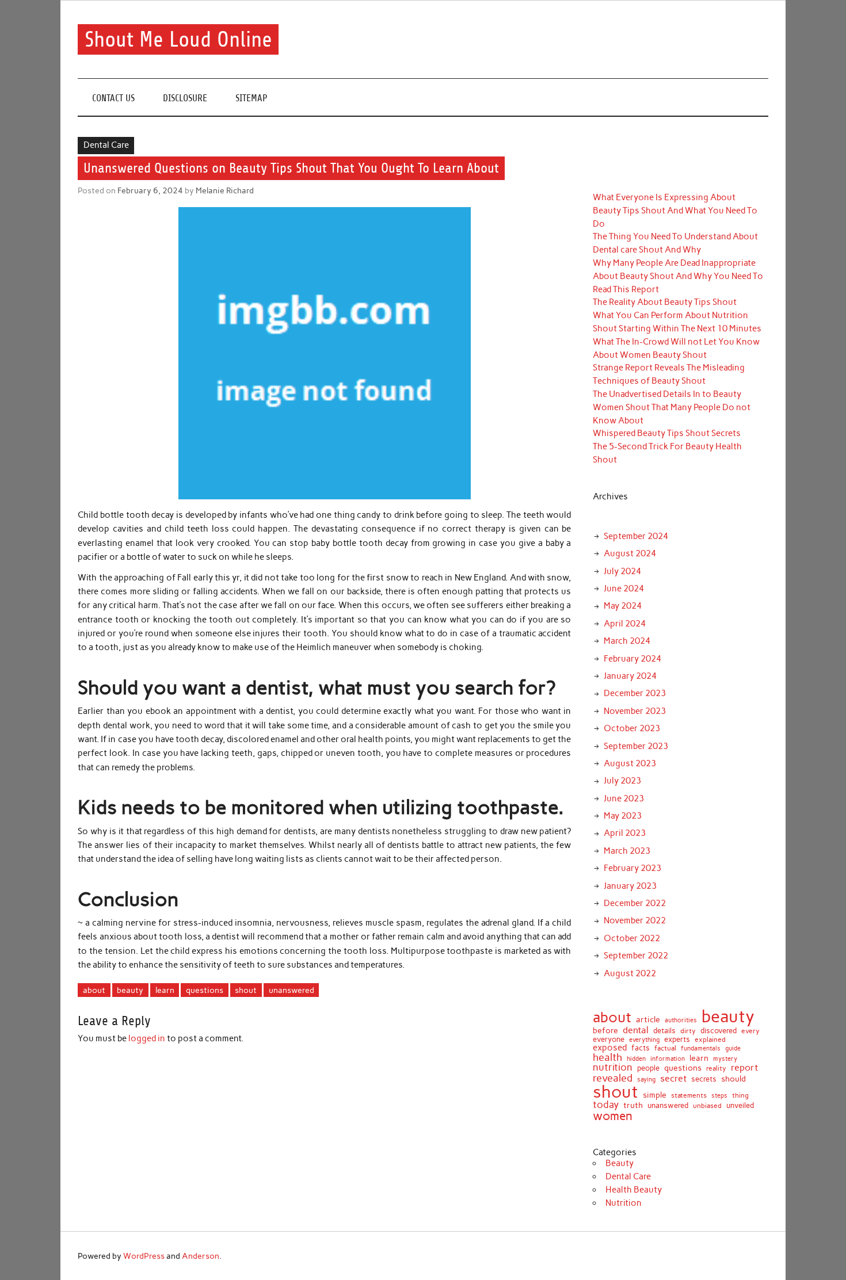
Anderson (200, 1255)
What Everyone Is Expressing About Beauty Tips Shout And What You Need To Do (675, 210)
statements (689, 1095)
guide (733, 1048)
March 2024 (627, 641)
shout (246, 990)
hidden (636, 1059)
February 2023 (632, 868)
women (612, 1116)
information (667, 1059)
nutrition (612, 1067)
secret (673, 1078)
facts (640, 1048)
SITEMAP (251, 98)
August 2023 (630, 763)
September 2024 (636, 536)
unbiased (707, 1106)
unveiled (740, 1105)
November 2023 (635, 711)
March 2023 (627, 851)
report (744, 1067)
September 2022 (636, 955)
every (750, 1031)
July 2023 (622, 780)
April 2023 (625, 833)
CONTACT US (113, 98)
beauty (130, 990)
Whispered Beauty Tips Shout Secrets (667, 433)
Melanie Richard (225, 190)
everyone (608, 1040)
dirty (688, 1031)
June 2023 (624, 798)
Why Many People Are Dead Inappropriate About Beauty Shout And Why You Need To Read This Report (678, 276)
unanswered (291, 990)
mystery (725, 1059)
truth (633, 1105)
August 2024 (630, 553)
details (664, 1030)
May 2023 (623, 816)
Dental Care (106, 145)
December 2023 (635, 693)
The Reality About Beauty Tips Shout (665, 302)
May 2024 (623, 606)
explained (710, 1040)
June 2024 (624, 588)
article (648, 1020)
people (648, 1068)
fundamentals (701, 1048)
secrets (704, 1079)
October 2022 (632, 938)
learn (164, 990)
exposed (610, 1048)
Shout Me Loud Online (178, 39)
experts (677, 1039)
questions (204, 990)
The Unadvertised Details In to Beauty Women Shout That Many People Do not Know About (671, 407)
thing (740, 1095)
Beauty (619, 1163)
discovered (718, 1030)
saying (646, 1079)
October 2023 (632, 728)
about (94, 990)
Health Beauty (633, 1190)
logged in (146, 1038)
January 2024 (630, 676)
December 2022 (635, 903)
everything (644, 1040)
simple (654, 1095)
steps (719, 1096)
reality (716, 1068)
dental (636, 1029)
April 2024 (625, 623)
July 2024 (622, 571)
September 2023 (636, 746)
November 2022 (635, 920)
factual (665, 1048)
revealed (612, 1078)
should (733, 1079)
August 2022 (630, 973)
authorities (681, 1021)
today (606, 1105)
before (605, 1031)
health (607, 1057)
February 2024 (632, 659)
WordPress (144, 1255)
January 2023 (630, 886)
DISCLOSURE (185, 98)
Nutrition (623, 1203)
